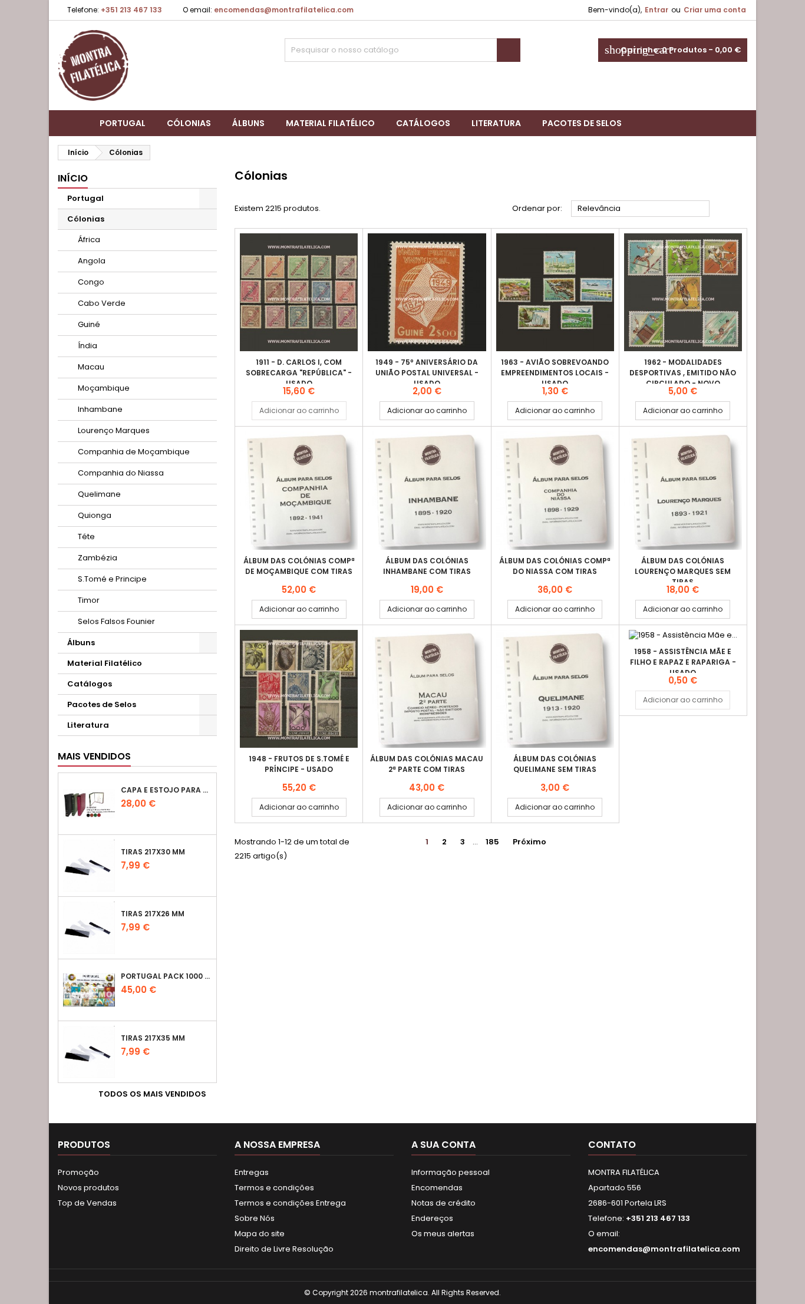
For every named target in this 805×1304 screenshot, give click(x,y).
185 (492, 841)
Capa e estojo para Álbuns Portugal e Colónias (166, 790)
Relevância (641, 209)
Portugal (123, 123)
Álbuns (248, 123)
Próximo (534, 842)
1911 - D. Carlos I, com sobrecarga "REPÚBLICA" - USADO (299, 372)
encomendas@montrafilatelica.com (284, 10)
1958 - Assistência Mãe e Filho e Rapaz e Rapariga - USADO (683, 662)
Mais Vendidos (94, 756)
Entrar (656, 10)
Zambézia (97, 557)
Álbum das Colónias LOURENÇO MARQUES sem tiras (683, 571)
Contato (612, 1144)
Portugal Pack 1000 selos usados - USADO (166, 976)
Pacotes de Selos (582, 123)
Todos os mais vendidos (156, 1094)
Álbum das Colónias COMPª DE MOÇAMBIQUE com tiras (299, 566)
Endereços (432, 1218)
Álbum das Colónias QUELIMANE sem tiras (554, 764)
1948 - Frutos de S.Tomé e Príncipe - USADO (299, 764)
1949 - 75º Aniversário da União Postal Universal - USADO (427, 372)
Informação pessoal (450, 1172)
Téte (86, 536)
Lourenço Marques (114, 430)
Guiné (89, 324)
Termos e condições (274, 1187)
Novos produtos (88, 1187)
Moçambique (104, 388)
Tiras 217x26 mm (152, 914)
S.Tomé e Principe (112, 579)
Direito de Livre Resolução (284, 1249)
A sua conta (443, 1144)
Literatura (496, 123)
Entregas (252, 1172)
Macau (91, 366)
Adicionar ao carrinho (299, 410)
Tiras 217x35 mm (153, 1038)
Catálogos (423, 123)
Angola (91, 260)
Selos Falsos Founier (116, 621)
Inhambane (100, 409)
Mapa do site (260, 1233)
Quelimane (99, 494)
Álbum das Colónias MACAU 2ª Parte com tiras (426, 764)
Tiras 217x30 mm (153, 852)
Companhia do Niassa (121, 472)
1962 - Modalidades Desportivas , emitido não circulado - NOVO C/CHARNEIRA (682, 378)
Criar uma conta (715, 10)
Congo (91, 282)
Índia (87, 345)
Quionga (94, 515)
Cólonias (189, 123)
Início (73, 178)
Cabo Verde (102, 303)
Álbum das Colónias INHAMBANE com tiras (427, 566)
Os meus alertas (442, 1233)
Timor (89, 600)
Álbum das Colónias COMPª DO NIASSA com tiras (555, 566)
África (89, 239)
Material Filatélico (330, 123)
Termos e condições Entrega (290, 1203)
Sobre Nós (255, 1218)
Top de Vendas (87, 1203)
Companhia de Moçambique (134, 451)
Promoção (78, 1172)
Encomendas (437, 1187)
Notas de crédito (443, 1203)
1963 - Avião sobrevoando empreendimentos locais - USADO (555, 372)
